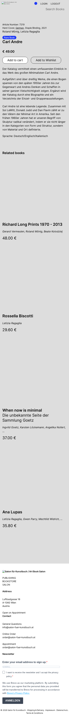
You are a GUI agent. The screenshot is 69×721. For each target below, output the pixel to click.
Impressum (50, 710)
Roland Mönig (10, 31)
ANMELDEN (12, 700)
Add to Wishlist (46, 60)
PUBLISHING (9, 577)
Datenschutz (62, 710)
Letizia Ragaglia (30, 31)
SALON (6, 584)
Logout (55, 4)
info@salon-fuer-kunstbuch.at (18, 627)
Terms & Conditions (34, 713)
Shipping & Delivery (35, 710)
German (20, 27)
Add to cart (15, 60)
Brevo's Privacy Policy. (18, 693)
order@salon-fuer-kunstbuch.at (18, 637)
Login (43, 4)
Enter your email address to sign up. (24, 662)
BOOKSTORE (9, 581)
